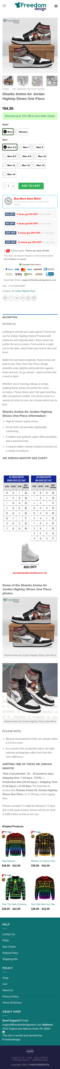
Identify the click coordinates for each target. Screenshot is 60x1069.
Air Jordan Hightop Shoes (28, 89)
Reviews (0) (9, 324)
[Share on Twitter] (17, 298)
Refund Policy (10, 953)
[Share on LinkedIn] (34, 298)
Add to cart (31, 185)
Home (5, 89)
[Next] (52, 45)
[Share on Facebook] (11, 298)
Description (9, 317)
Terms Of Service (12, 1002)
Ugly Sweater (8, 861)
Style (5, 124)
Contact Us (8, 934)
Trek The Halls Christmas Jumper (15, 904)
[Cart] (56, 5)
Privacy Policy (10, 996)
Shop (5, 978)
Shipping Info (9, 959)
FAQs (5, 940)
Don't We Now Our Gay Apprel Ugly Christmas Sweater (44, 904)
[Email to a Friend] (22, 298)
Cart (4, 984)
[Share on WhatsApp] (5, 298)
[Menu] (4, 5)
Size (5, 139)
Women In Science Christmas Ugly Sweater (44, 861)
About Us (7, 990)
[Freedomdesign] (30, 5)
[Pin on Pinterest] (28, 298)
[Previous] (7, 45)
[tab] (30, 317)
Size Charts (9, 946)
